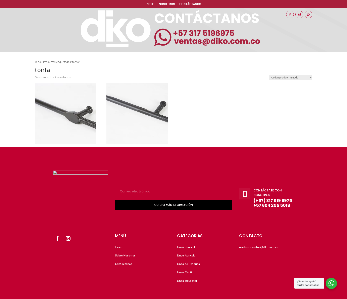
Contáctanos (190, 4)
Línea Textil (184, 272)
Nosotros (167, 4)
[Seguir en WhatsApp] (308, 14)
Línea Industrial (187, 281)
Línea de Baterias (188, 264)
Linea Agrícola (186, 255)
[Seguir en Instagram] (299, 14)
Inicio (150, 4)
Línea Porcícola (186, 247)
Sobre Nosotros (125, 255)
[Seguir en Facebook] (290, 14)
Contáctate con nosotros (267, 192)
